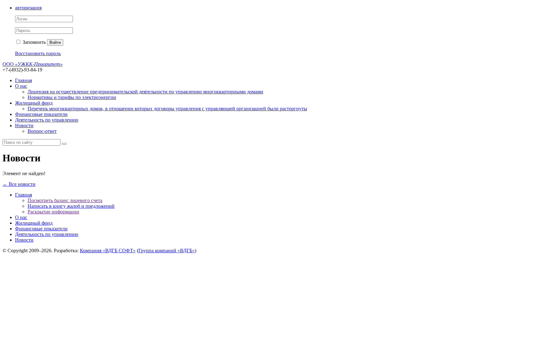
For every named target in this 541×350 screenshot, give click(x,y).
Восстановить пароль (38, 53)
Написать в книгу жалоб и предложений (71, 206)
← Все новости (19, 184)
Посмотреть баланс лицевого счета (65, 200)
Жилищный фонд (34, 103)
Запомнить (33, 42)
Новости (24, 125)
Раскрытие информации (53, 211)
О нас (21, 86)
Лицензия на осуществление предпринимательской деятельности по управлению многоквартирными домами (145, 91)
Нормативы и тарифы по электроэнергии (72, 97)
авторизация (28, 7)
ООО (33, 64)
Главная (23, 80)
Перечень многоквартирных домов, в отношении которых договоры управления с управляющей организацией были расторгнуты (167, 108)
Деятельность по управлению (46, 120)
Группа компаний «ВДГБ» (166, 250)
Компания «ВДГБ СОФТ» (108, 250)
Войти (55, 42)
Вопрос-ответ (42, 131)
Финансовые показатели (41, 114)
